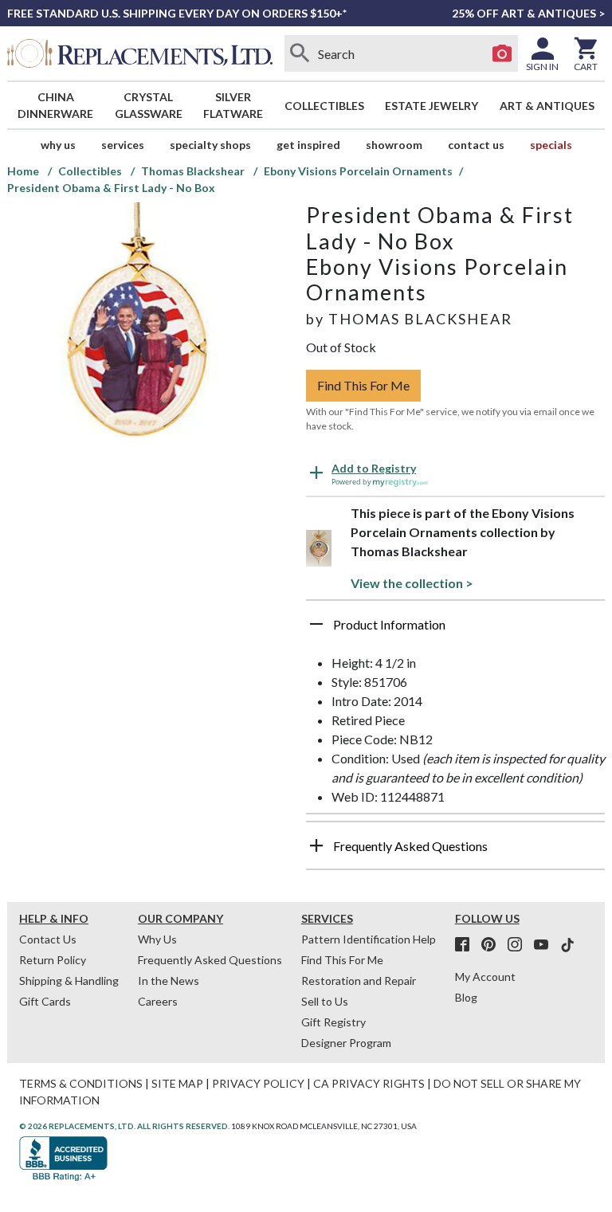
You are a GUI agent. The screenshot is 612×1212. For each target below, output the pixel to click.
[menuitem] (55, 105)
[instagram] (520, 945)
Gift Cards (45, 1001)
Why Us (157, 939)
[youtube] (546, 945)
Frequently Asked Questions (210, 960)
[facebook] (467, 945)
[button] (455, 630)
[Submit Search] (300, 53)
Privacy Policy (258, 1083)
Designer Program (346, 1042)
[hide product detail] (316, 624)
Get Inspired (308, 144)
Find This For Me (363, 385)
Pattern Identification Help (368, 939)
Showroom (394, 144)
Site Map (177, 1083)
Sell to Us (324, 1001)
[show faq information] (316, 845)
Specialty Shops (210, 144)
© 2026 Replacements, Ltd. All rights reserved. (124, 1126)
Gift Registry (333, 1022)
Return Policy (52, 960)
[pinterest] (493, 945)
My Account (485, 976)
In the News (168, 980)
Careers (158, 1001)
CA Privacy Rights (369, 1083)
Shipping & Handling (69, 980)
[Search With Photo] (502, 53)
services (122, 144)
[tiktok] (567, 945)
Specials (551, 144)
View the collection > (412, 582)
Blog (466, 997)
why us (58, 144)
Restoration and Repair (358, 980)
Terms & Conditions (81, 1083)
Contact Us (476, 144)
